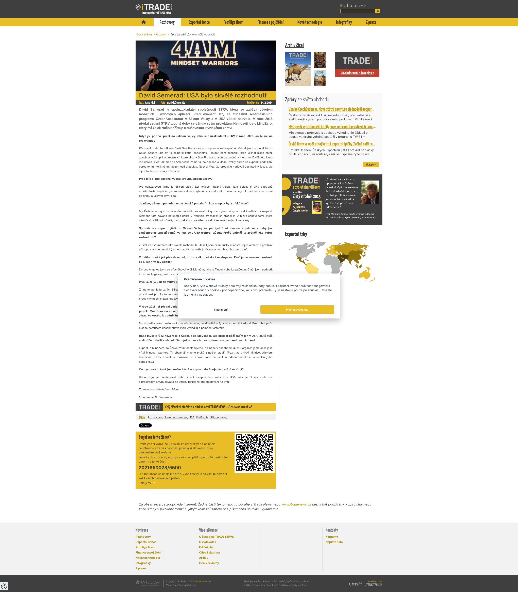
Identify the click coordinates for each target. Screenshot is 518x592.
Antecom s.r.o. (203, 581)
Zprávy (307, 99)
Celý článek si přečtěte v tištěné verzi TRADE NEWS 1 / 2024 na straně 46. (209, 406)
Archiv (203, 557)
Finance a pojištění (270, 22)
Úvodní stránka (144, 34)
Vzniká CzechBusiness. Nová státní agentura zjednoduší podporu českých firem (340, 109)
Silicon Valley (218, 417)
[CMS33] (355, 584)
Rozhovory (167, 22)
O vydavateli (207, 542)
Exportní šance (199, 22)
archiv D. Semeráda (176, 102)
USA (191, 417)
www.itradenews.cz (296, 504)
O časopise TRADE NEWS (216, 536)
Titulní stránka (144, 22)
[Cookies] (4, 586)
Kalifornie (202, 417)
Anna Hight (150, 102)
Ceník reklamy (209, 563)
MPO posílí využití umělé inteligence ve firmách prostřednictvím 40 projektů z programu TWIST (351, 126)
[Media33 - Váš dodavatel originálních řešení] (373, 584)
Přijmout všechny (297, 309)
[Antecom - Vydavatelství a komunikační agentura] (148, 583)
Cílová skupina (209, 552)
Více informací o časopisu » (357, 73)
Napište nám (334, 542)
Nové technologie (309, 22)
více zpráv (371, 164)
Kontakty (332, 536)
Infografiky (344, 22)
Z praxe (371, 22)
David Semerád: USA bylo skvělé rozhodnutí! (193, 34)
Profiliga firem (233, 22)
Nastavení (220, 309)
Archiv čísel (294, 45)
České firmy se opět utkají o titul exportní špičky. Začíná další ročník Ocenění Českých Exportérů (351, 144)
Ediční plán (206, 547)
